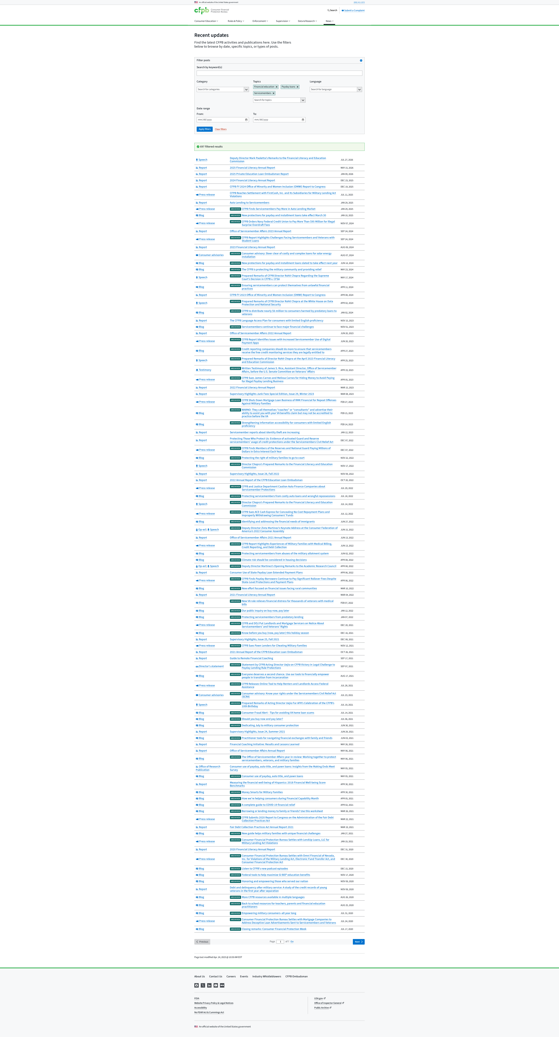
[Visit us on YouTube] (216, 985)
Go (292, 941)
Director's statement (211, 666)
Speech (202, 160)
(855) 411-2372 (359, 2)
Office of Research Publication (208, 768)
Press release (206, 195)
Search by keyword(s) (209, 67)
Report (202, 168)
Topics (257, 81)
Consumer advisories (211, 255)
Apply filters (205, 129)
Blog (201, 215)
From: (200, 114)
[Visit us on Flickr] (222, 985)
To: (255, 114)
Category (202, 81)
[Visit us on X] (203, 985)
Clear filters (221, 129)
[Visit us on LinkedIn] (209, 985)
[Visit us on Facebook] (196, 985)
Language (315, 81)
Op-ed (202, 530)
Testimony (204, 370)
